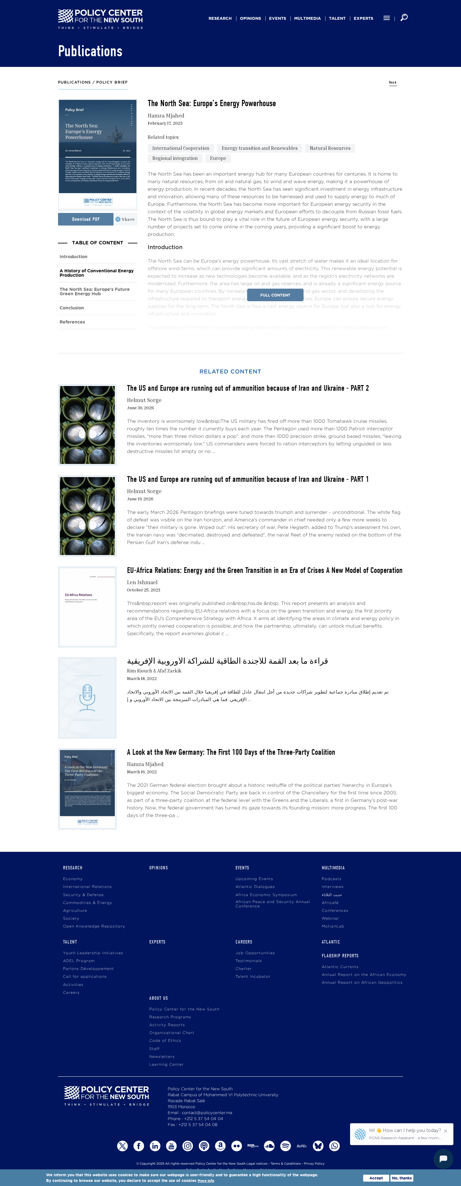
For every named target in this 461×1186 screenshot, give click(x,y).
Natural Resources (330, 148)
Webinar (330, 918)
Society (71, 918)
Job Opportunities (255, 953)
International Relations (87, 887)
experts (363, 18)
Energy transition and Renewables (260, 148)
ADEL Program (79, 961)
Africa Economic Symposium (266, 895)
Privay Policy (314, 1163)
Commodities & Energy (87, 903)
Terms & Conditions (286, 1163)
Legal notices (257, 1163)
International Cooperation (180, 148)
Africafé (330, 903)
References (72, 322)
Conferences (335, 910)
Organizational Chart (171, 1033)
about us (158, 998)
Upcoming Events (254, 879)
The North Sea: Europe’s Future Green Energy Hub (95, 291)
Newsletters (162, 1056)
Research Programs (170, 1017)
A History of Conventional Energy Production (97, 273)
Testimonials (249, 961)
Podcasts (332, 879)
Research (220, 18)
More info (206, 1181)
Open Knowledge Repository (94, 926)
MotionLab (333, 926)
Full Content (275, 295)
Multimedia (307, 18)
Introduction (73, 256)
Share (128, 219)
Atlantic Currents (340, 967)
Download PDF (86, 219)
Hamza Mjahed (166, 115)
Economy (73, 879)
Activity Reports (167, 1025)
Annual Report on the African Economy (364, 975)
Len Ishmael (142, 582)
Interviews (333, 887)
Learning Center (166, 1064)
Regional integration (175, 158)
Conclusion (72, 308)
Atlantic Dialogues (255, 887)
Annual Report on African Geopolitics (362, 982)
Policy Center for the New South (184, 1009)
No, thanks (402, 1178)
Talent (337, 18)
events (277, 18)
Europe (218, 158)
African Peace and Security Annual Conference (273, 904)
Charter (244, 969)
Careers (71, 992)
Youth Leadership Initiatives (93, 953)
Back (393, 82)
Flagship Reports (340, 955)
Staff (154, 1049)
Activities (73, 985)
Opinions (250, 18)
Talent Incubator (253, 976)
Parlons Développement (88, 969)
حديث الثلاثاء (332, 895)
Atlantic (331, 942)
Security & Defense (83, 895)
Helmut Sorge (144, 400)
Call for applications (85, 976)
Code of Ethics (165, 1040)
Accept (376, 1178)
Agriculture (75, 910)
